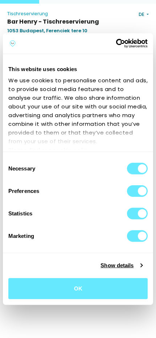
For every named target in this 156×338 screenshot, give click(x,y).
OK (78, 288)
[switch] (137, 191)
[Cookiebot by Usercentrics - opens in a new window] (116, 43)
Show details (117, 265)
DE (142, 14)
